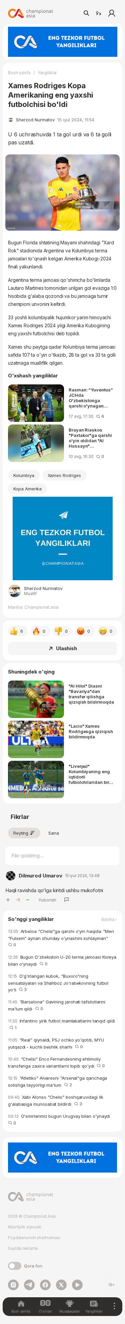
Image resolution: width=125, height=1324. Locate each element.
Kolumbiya (23, 475)
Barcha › (109, 919)
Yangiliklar (47, 72)
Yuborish (47, 899)
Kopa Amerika (27, 488)
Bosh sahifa (19, 72)
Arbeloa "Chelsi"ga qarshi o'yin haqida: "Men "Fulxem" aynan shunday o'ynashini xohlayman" (61, 938)
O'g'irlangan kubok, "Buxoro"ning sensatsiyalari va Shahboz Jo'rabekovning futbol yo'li (58, 982)
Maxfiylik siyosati (24, 1226)
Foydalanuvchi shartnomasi (34, 1237)
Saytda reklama (23, 1248)
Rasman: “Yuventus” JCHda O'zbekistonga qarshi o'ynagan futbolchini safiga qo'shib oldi (91, 397)
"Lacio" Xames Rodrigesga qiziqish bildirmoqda (91, 731)
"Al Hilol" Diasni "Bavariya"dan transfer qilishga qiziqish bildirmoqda (91, 694)
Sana (53, 833)
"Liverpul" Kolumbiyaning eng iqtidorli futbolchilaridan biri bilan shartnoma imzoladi (89, 774)
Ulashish (66, 648)
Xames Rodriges (64, 475)
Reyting (20, 833)
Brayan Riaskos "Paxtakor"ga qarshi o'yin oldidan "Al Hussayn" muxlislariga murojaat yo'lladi (90, 438)
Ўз (98, 13)
